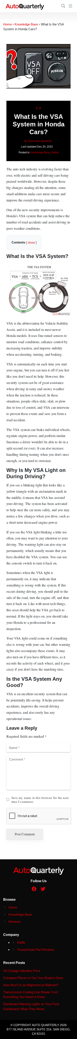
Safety (55, 152)
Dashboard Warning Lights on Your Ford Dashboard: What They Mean (31, 1006)
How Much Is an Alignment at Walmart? (30, 985)
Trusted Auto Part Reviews (35, 949)
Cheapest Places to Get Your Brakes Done (33, 978)
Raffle (21, 942)
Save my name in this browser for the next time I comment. (40, 799)
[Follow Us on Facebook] (34, 889)
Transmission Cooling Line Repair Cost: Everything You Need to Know (30, 994)
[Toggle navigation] (70, 6)
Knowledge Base (40, 152)
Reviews (15, 921)
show (31, 242)
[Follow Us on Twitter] (43, 889)
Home (13, 907)
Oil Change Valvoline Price (21, 971)
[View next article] (40, 108)
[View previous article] (36, 108)
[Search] (63, 6)
